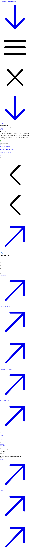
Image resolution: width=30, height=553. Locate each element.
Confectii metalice (3, 92)
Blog (13, 1)
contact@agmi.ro (2, 445)
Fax (0, 448)
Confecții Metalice (3, 1)
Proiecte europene (8, 1)
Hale (0, 1)
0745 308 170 (2, 444)
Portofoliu (11, 1)
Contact (15, 1)
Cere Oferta (1, 129)
